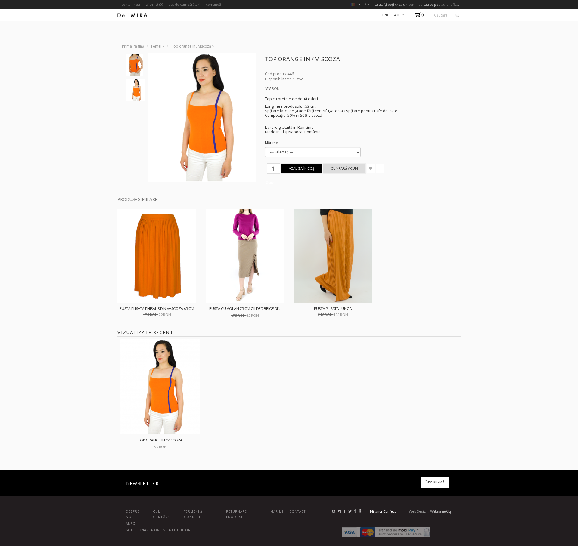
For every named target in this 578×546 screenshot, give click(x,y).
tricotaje (391, 15)
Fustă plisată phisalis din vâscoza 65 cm (157, 308)
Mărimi (276, 511)
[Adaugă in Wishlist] (371, 168)
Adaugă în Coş (301, 168)
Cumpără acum (344, 168)
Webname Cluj (440, 511)
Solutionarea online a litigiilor (158, 530)
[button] (421, 15)
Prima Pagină (133, 46)
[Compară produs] (380, 168)
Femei (156, 46)
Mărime (271, 142)
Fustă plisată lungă (333, 308)
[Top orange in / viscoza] (134, 65)
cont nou (415, 4)
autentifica (449, 4)
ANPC (130, 523)
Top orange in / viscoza (191, 46)
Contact (297, 511)
